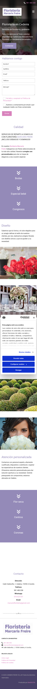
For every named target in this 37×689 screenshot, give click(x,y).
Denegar (19, 370)
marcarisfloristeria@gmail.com (19, 603)
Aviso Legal (5, 658)
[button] (9, 46)
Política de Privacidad (8, 660)
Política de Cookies (7, 662)
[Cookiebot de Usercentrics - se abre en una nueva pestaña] (21, 317)
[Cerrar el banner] (34, 317)
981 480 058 (30, 3)
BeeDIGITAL (31, 682)
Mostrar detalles (25, 352)
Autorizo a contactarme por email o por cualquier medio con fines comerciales (18, 106)
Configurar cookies (17, 364)
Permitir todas (18, 358)
